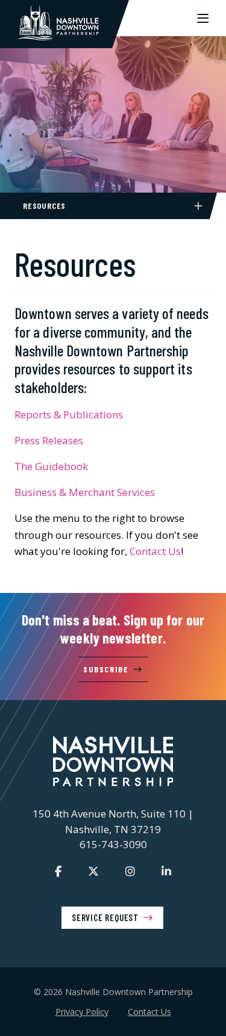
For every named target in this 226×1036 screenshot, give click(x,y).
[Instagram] (130, 871)
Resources (44, 205)
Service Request (105, 917)
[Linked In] (166, 871)
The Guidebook (51, 466)
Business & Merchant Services (84, 492)
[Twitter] (93, 871)
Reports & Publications (68, 414)
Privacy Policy (81, 1011)
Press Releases (48, 440)
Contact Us (155, 551)
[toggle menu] (203, 18)
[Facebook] (58, 871)
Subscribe (105, 669)
